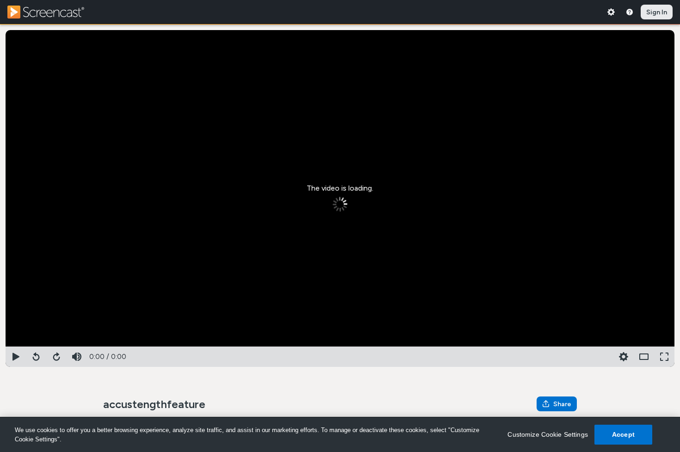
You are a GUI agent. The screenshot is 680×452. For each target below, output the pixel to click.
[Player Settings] (603, 357)
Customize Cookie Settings (547, 434)
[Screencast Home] (51, 12)
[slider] (340, 344)
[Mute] (77, 357)
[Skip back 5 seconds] (36, 357)
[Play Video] (16, 357)
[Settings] (611, 12)
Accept (623, 434)
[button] (623, 357)
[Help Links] (629, 12)
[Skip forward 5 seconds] (56, 357)
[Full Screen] (664, 357)
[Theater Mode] (644, 357)
